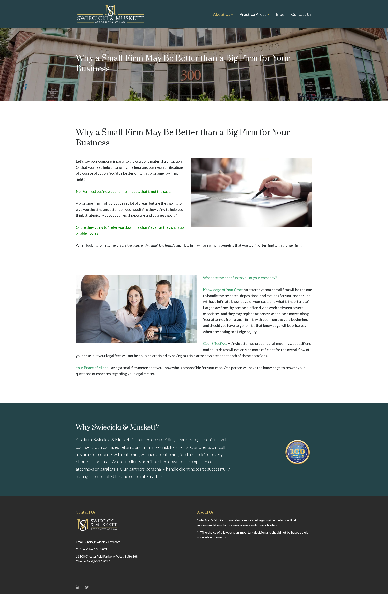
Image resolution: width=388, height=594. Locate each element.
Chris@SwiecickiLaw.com (102, 542)
